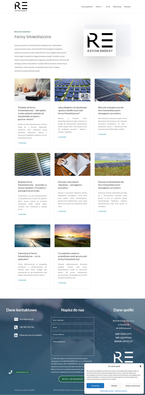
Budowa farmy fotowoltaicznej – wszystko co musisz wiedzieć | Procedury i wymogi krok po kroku (32, 186)
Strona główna (87, 7)
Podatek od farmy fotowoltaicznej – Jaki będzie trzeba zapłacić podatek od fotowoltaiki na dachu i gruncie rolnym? (32, 114)
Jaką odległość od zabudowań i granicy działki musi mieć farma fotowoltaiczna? (72, 114)
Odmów (114, 386)
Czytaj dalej (22, 143)
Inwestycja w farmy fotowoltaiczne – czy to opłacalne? (32, 256)
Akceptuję (95, 386)
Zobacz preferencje (133, 386)
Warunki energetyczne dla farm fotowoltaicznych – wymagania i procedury (112, 114)
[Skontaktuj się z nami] (10, 372)
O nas (108, 7)
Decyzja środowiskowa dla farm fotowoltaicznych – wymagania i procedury (112, 186)
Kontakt (127, 7)
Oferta (98, 7)
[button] (140, 366)
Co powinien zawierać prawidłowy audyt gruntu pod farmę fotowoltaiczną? (72, 256)
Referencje (117, 7)
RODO (32, 390)
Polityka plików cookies (107, 391)
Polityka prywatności (121, 391)
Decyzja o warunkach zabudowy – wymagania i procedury (72, 186)
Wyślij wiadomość (72, 379)
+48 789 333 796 (26, 327)
